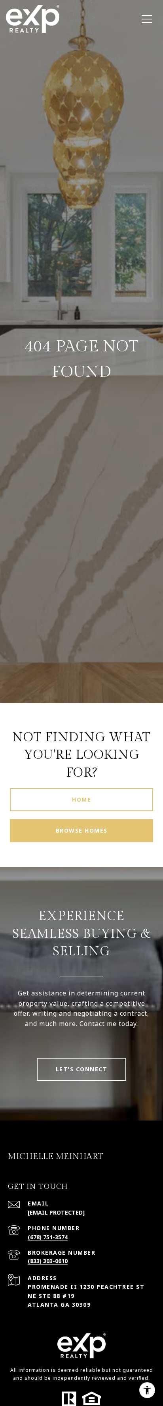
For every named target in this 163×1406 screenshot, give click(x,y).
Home (81, 799)
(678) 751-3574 (48, 1237)
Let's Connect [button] (82, 1069)
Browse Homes (82, 830)
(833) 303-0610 (48, 1261)
